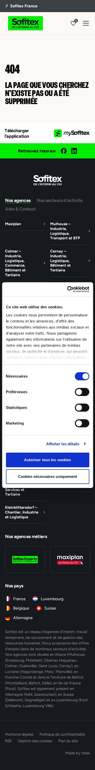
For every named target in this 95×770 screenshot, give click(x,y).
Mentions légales (19, 734)
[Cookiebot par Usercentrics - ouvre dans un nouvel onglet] (67, 289)
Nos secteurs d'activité (60, 200)
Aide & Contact (20, 209)
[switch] (82, 392)
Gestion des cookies (35, 741)
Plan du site (68, 741)
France (19, 598)
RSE (8, 741)
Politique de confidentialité (62, 734)
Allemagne (23, 617)
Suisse (50, 608)
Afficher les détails (63, 444)
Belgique (21, 608)
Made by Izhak (77, 753)
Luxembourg (52, 598)
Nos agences (18, 200)
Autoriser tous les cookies (47, 460)
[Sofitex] (25, 23)
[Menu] (86, 23)
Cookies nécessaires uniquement (47, 476)
